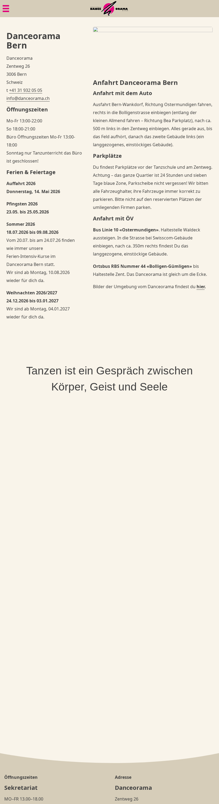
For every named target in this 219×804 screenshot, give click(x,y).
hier (201, 287)
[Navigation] (6, 8)
